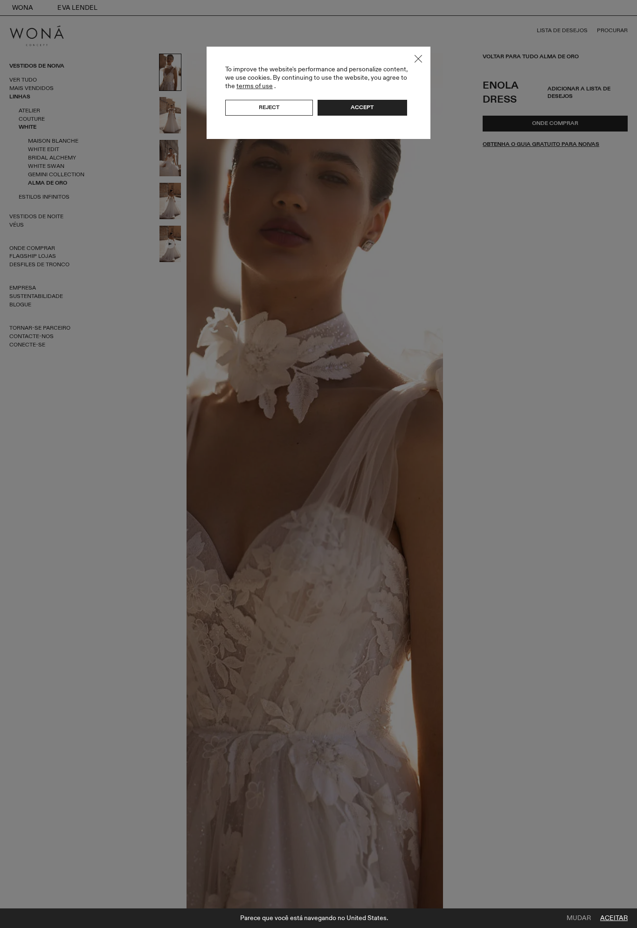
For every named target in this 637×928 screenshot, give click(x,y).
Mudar (579, 918)
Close (418, 58)
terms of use (254, 86)
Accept (362, 107)
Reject (269, 107)
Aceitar (614, 918)
